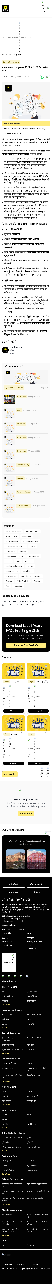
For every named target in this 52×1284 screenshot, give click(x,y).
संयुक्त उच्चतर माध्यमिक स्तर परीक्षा (12, 1049)
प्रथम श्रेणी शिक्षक (32, 996)
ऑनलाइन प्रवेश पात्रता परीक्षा (35, 1198)
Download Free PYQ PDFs (26, 645)
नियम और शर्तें (33, 1264)
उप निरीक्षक (5, 1019)
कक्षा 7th (30, 1114)
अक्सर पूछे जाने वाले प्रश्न (34, 941)
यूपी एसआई (30, 1137)
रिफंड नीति (20, 1264)
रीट (3, 991)
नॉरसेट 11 (5, 1091)
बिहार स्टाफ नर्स (6, 1101)
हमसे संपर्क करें (31, 948)
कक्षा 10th (5, 1124)
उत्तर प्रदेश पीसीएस (7, 1068)
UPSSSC (5, 1165)
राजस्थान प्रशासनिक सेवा (34, 1014)
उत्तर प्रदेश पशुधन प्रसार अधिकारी (12, 1137)
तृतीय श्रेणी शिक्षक (32, 991)
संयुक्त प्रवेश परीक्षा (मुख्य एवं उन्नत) (37, 1184)
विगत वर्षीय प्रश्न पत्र (8, 945)
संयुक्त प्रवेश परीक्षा (32, 1165)
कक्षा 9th (30, 1119)
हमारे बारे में (30, 938)
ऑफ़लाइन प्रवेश (7, 941)
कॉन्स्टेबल (29, 1019)
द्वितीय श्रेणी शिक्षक (7, 996)
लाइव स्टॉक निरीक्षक (8, 1170)
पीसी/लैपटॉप (30, 1245)
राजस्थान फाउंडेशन (7, 1014)
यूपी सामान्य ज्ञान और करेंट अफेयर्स (12, 1147)
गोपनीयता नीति (7, 1264)
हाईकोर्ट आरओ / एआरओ (34, 1147)
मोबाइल (4, 1245)
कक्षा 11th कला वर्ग (33, 1124)
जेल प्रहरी (5, 1024)
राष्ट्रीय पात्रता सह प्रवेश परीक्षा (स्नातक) (38, 1191)
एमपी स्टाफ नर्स (31, 1101)
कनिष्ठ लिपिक (31, 1024)
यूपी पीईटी (30, 1142)
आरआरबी (5, 1096)
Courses (5, 938)
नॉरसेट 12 (30, 1091)
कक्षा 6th (5, 1114)
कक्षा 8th (5, 1119)
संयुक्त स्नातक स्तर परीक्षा (34, 1038)
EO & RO (30, 1063)
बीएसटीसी (5, 1001)
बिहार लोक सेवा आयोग (33, 1075)
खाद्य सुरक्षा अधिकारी (8, 1161)
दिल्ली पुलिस (30, 1045)
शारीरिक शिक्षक (31, 1001)
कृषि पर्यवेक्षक (31, 1161)
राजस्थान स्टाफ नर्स (32, 1096)
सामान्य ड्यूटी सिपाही (8, 1045)
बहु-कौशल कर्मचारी (32, 1049)
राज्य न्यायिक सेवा (7, 1214)
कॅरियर (29, 945)
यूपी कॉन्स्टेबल (6, 1142)
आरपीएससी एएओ (32, 1170)
